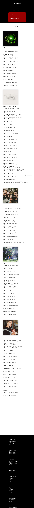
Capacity (4, 336)
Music (19, 9)
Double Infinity (5, 47)
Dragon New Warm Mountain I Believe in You (11, 106)
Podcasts (17, 10)
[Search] (20, 10)
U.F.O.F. (4, 263)
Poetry (14, 10)
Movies (11, 9)
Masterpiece (5, 390)
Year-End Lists (17, 3)
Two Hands (5, 204)
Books (22, 9)
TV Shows (15, 9)
